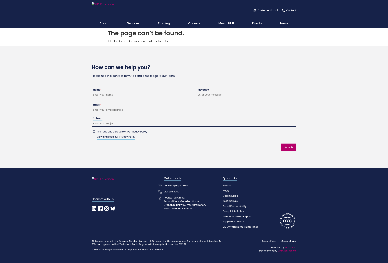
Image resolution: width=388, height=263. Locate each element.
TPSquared (290, 247)
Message (203, 89)
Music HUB (226, 23)
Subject (97, 118)
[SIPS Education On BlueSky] (112, 208)
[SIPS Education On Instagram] (106, 208)
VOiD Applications (287, 250)
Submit (289, 147)
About (104, 23)
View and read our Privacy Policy (116, 137)
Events (257, 23)
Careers (194, 23)
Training (164, 23)
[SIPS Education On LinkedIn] (94, 208)
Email (97, 104)
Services (133, 23)
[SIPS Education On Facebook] (100, 208)
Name (97, 89)
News (284, 23)
